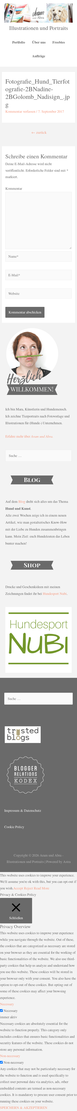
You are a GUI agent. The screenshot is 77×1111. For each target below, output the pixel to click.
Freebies (58, 42)
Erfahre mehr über (29, 436)
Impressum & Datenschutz (22, 810)
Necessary (11, 1010)
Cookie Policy (14, 826)
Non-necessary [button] (10, 1055)
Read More (41, 888)
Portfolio (18, 42)
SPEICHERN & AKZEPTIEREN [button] (23, 1107)
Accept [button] (18, 888)
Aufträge (38, 56)
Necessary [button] (7, 1004)
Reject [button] (28, 888)
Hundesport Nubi (55, 593)
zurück (39, 132)
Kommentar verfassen (20, 111)
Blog (21, 501)
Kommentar (13, 188)
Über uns (39, 42)
